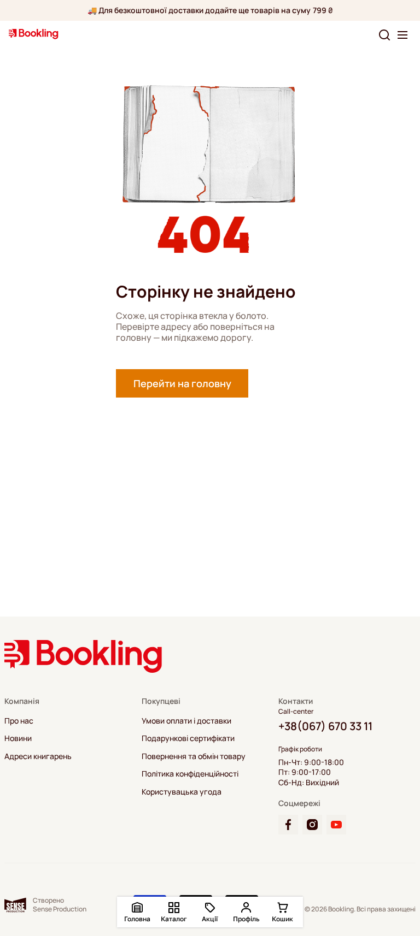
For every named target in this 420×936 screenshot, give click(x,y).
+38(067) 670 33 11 (325, 726)
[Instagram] (312, 824)
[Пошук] (384, 35)
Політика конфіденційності (190, 773)
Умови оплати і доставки (186, 720)
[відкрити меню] (402, 35)
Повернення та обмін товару (194, 756)
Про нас (18, 720)
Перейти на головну (182, 383)
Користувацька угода (181, 791)
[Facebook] (288, 824)
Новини (18, 738)
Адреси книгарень (38, 756)
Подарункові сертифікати (188, 738)
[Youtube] (336, 824)
